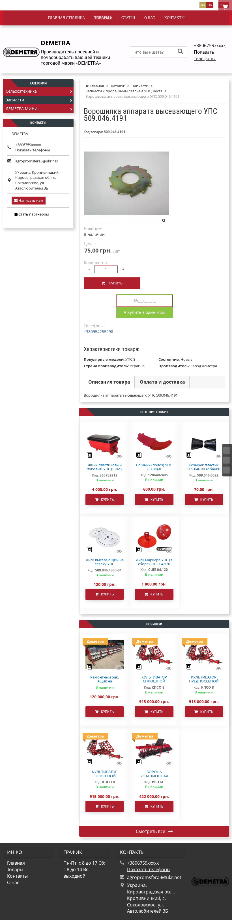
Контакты (174, 18)
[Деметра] (104, 653)
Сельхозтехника (21, 91)
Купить (114, 283)
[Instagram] (226, 460)
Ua (209, 5)
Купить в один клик (145, 312)
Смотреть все (151, 831)
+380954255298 (98, 331)
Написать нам (30, 200)
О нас (149, 18)
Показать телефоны (205, 55)
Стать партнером (33, 214)
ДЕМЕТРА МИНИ (22, 108)
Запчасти (15, 100)
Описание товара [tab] (109, 382)
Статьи (128, 18)
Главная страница (66, 18)
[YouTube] (226, 469)
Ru (203, 5)
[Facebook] (226, 450)
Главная (16, 863)
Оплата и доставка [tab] (162, 382)
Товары (102, 18)
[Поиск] (180, 52)
